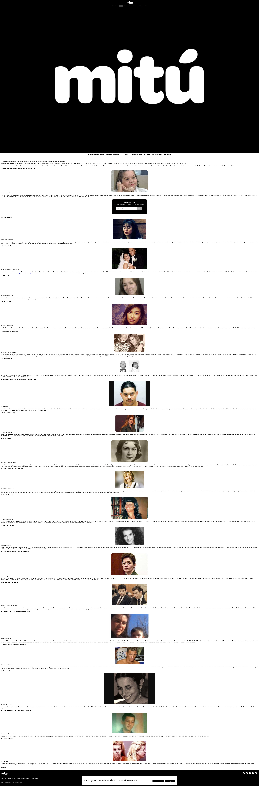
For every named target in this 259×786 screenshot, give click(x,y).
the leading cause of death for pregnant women (25, 273)
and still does (26, 242)
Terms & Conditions (11, 778)
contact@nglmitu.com (35, 778)
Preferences (147, 781)
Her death (100, 465)
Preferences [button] (92, 781)
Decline (158, 781)
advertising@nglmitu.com (25, 778)
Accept (169, 781)
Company (18, 778)
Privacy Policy (4, 778)
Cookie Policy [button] (120, 780)
